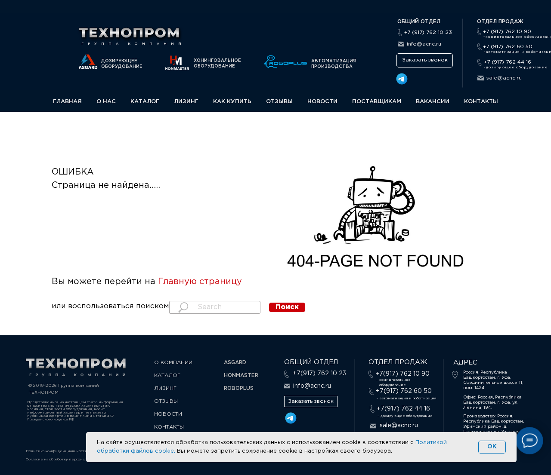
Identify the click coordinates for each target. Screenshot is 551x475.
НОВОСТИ (322, 101)
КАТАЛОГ (144, 101)
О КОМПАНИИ (173, 362)
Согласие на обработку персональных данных (68, 459)
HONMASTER (241, 375)
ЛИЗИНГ (186, 101)
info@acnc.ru (424, 44)
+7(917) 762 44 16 (403, 408)
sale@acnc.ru (504, 78)
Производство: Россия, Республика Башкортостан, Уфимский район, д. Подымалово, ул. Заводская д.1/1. (493, 426)
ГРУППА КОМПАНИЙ (133, 43)
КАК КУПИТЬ (232, 101)
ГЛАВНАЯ (67, 101)
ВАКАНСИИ (432, 101)
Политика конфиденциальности (56, 451)
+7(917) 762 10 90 (402, 374)
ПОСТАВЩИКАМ (376, 101)
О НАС (106, 101)
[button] (424, 60)
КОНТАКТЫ (481, 101)
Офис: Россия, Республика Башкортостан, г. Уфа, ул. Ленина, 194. (492, 402)
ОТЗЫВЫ (279, 101)
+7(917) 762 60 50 (404, 391)
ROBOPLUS (239, 388)
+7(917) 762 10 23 (319, 373)
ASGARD (235, 362)
